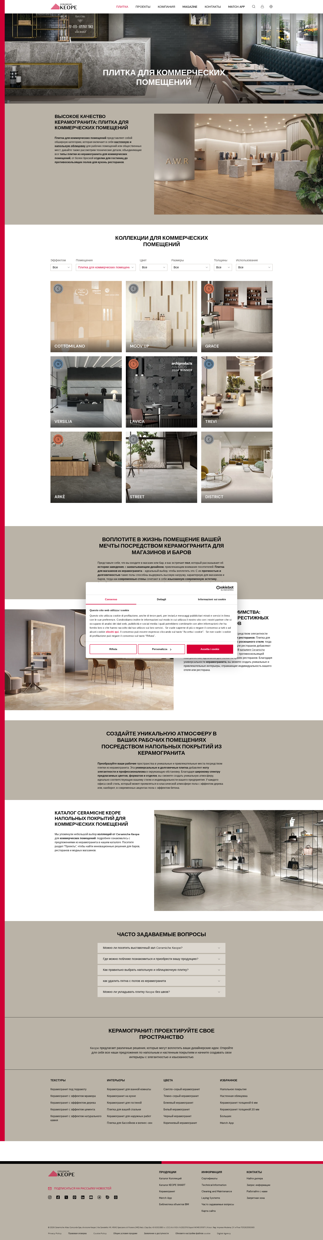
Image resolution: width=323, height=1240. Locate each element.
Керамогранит (167, 1191)
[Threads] (115, 1197)
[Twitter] (66, 1197)
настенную (121, 142)
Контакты (213, 7)
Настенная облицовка (233, 1096)
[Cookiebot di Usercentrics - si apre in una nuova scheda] (219, 588)
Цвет (143, 260)
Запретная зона (256, 1198)
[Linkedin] (82, 1197)
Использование (247, 260)
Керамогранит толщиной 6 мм (239, 1102)
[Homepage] (63, 6)
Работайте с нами (257, 1191)
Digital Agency (224, 1233)
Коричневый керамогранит (180, 1123)
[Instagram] (49, 1197)
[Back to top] (319, 1236)
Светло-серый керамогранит (182, 1089)
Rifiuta (113, 649)
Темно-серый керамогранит (181, 1096)
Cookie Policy (100, 1233)
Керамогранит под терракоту (68, 1089)
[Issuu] (107, 1197)
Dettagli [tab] (161, 599)
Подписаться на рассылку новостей (82, 1188)
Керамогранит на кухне (121, 1096)
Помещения (84, 260)
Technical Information (214, 1185)
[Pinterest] (74, 1197)
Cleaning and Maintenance (217, 1191)
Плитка (122, 7)
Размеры (177, 260)
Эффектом (58, 260)
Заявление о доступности (156, 1233)
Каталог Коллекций (170, 1178)
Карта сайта (209, 1211)
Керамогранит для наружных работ (129, 1116)
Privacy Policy (55, 1233)
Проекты (143, 7)
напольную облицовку (70, 146)
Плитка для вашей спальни (124, 1109)
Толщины (220, 260)
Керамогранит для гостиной (124, 1102)
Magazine (190, 7)
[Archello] (99, 1197)
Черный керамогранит (177, 1116)
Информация (212, 1172)
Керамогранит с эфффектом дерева (73, 1102)
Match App (236, 7)
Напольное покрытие (233, 1089)
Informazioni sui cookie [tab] (212, 599)
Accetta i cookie (210, 649)
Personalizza (159, 649)
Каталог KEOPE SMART (172, 1185)
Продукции (167, 1172)
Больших (225, 1116)
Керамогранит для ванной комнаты (129, 1089)
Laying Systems (211, 1198)
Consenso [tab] (111, 599)
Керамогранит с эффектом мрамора (73, 1096)
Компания (166, 7)
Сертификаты (210, 1178)
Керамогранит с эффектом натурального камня (75, 1118)
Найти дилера (255, 1178)
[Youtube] (91, 1197)
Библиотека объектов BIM (174, 1204)
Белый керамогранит (177, 1109)
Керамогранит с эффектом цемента (72, 1109)
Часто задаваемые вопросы (218, 1204)
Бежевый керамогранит (178, 1102)
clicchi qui (112, 631)
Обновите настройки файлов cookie (192, 1233)
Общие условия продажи (125, 1233)
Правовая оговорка (77, 1233)
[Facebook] (58, 1197)
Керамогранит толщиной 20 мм (239, 1109)
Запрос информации (258, 1185)
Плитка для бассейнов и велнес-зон (129, 1123)
